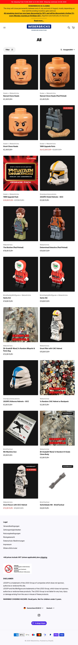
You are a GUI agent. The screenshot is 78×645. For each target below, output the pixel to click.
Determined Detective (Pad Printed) (54, 247)
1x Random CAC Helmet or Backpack (54, 401)
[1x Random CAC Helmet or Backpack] (57, 377)
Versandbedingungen (11, 526)
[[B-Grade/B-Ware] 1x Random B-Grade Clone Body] (57, 428)
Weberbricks (35, 641)
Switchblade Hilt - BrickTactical (52, 505)
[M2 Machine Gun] (20, 428)
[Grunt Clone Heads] (20, 122)
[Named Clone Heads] (20, 72)
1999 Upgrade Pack (10, 197)
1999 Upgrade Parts (47, 146)
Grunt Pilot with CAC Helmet (51, 348)
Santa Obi (43, 298)
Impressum (7, 544)
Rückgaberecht (9, 537)
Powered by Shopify (46, 641)
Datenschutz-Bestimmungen (14, 541)
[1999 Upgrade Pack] (20, 173)
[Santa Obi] (57, 274)
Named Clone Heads (11, 96)
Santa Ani (7, 298)
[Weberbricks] (39, 27)
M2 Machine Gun (10, 452)
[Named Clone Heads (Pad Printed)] (57, 72)
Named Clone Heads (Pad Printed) (53, 96)
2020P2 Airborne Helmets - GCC (16, 401)
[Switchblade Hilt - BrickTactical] (57, 481)
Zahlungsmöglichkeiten (12, 530)
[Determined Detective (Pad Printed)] (57, 223)
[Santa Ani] (20, 274)
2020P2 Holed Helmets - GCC (51, 197)
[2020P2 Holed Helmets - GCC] (57, 173)
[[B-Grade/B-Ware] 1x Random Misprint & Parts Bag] (20, 324)
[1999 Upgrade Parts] (57, 122)
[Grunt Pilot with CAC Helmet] (57, 324)
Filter (8, 50)
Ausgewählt (68, 50)
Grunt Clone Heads (10, 146)
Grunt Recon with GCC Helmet (15, 505)
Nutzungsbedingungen (11, 533)
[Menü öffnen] (4, 28)
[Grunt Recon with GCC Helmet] (20, 481)
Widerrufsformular (10, 548)
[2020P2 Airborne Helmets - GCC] (20, 377)
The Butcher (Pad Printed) (13, 247)
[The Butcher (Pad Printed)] (20, 223)
